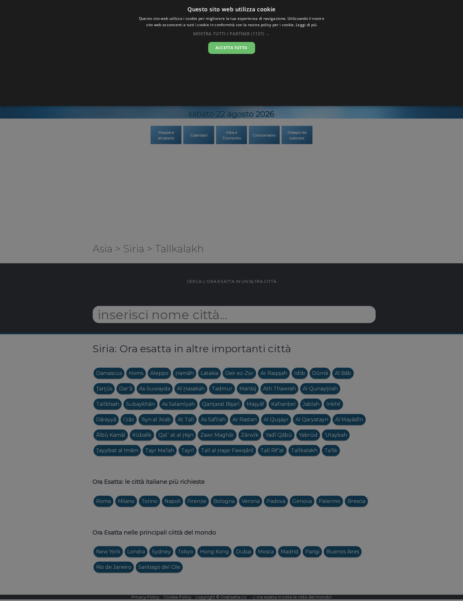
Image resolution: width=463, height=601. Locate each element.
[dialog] (231, 53)
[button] (231, 34)
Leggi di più (306, 24)
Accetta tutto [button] (231, 47)
